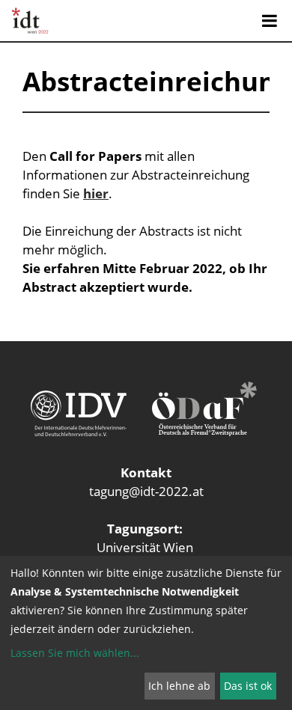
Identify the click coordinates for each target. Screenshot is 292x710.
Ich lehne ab (179, 686)
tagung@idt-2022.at (146, 491)
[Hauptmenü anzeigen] (269, 21)
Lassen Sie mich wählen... (74, 653)
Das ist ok (248, 686)
